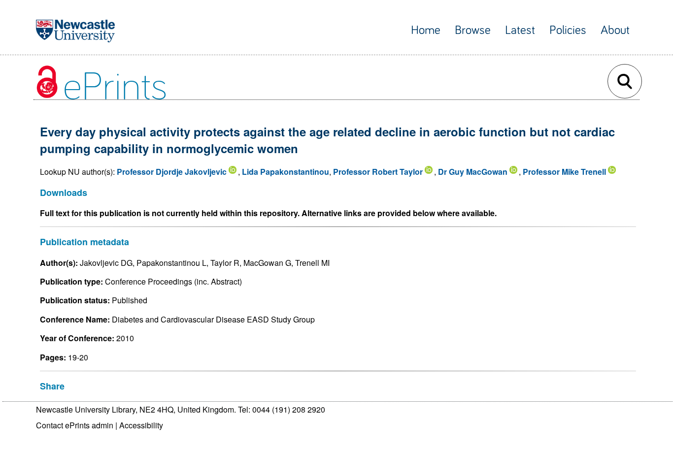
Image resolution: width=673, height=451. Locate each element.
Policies (567, 30)
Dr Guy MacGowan (472, 171)
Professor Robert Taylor (378, 171)
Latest (520, 30)
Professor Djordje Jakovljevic (172, 171)
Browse (473, 30)
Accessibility (141, 425)
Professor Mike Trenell (564, 171)
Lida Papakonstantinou (285, 171)
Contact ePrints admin (74, 425)
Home (425, 30)
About (615, 30)
